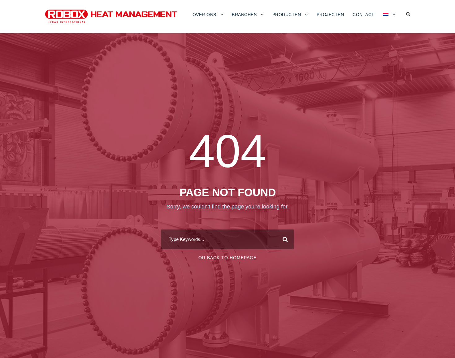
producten (286, 14)
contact (364, 14)
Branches (244, 14)
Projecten (330, 14)
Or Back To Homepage (227, 257)
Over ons (204, 14)
